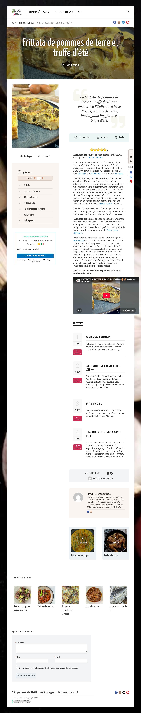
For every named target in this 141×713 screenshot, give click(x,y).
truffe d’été (78, 240)
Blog (80, 12)
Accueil (14, 23)
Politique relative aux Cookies (22, 702)
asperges (119, 173)
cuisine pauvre (105, 204)
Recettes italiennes (63, 12)
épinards (81, 173)
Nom (18, 657)
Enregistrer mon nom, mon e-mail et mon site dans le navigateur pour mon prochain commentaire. (47, 668)
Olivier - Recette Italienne (103, 479)
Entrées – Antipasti (27, 23)
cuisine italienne (95, 157)
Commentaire (95, 473)
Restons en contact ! (68, 692)
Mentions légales (48, 692)
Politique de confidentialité (24, 692)
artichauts (95, 173)
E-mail (57, 657)
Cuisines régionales (39, 12)
